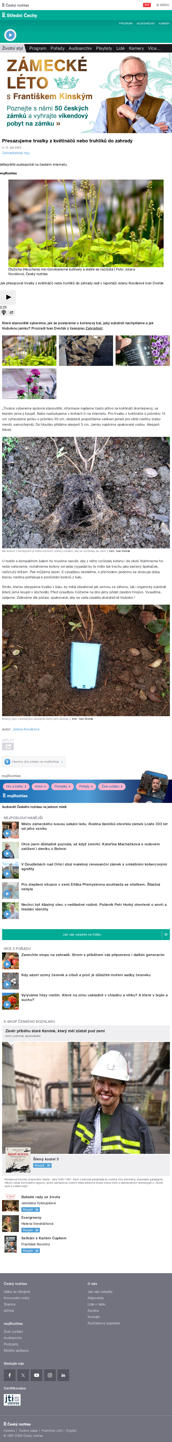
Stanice (10, 1304)
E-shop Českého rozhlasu (29, 1022)
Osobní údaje (28, 1430)
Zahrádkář (94, 328)
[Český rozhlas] (15, 5)
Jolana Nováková (26, 729)
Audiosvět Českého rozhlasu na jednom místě (34, 807)
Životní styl (12, 48)
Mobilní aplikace (16, 1351)
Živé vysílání (110, 786)
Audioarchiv (146, 23)
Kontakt (94, 1317)
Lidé (120, 48)
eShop (9, 1311)
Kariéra (93, 1311)
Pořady (58, 48)
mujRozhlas (11, 776)
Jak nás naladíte (100, 1292)
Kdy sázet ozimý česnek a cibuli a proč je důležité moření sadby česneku (86, 975)
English (71, 1430)
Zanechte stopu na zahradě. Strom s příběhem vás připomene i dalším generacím (92, 955)
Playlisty (104, 48)
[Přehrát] (8, 297)
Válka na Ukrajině (17, 1292)
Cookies (9, 1430)
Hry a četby (14, 786)
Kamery (164, 23)
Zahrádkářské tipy (16, 153)
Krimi (39, 786)
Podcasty (11, 1344)
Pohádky (61, 786)
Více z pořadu (17, 949)
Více (154, 48)
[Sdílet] (11, 313)
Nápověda (96, 1298)
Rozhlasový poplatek (104, 1323)
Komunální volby (17, 1298)
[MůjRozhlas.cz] (8, 174)
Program (125, 23)
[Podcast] (4, 313)
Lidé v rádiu (97, 1304)
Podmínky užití (52, 1430)
